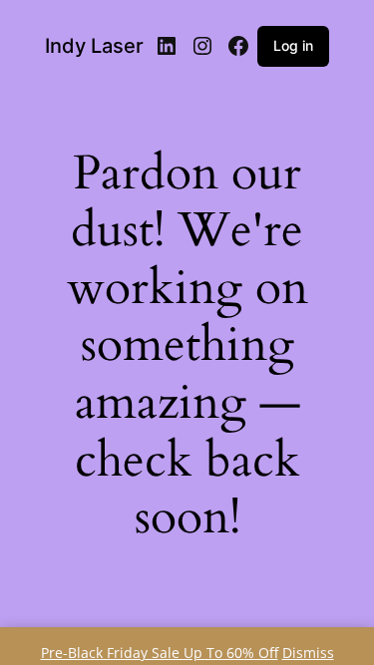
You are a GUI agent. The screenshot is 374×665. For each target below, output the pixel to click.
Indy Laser (94, 46)
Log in (293, 45)
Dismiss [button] (308, 652)
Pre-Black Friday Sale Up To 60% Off (159, 652)
